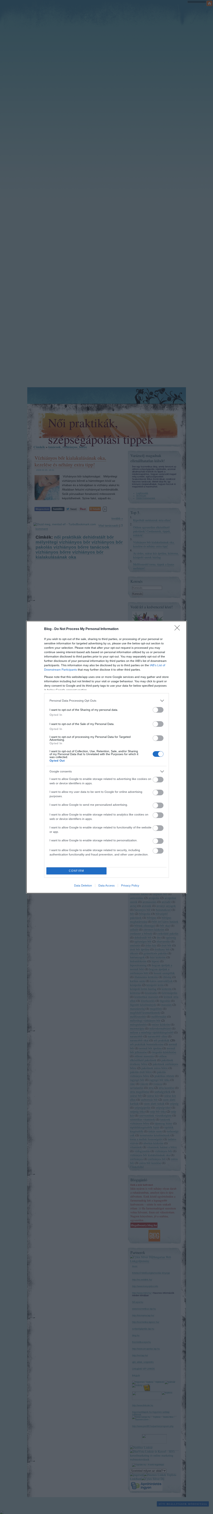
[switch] (158, 710)
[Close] (178, 629)
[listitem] (106, 700)
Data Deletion (83, 885)
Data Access (106, 885)
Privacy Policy (130, 885)
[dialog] (106, 757)
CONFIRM (76, 870)
